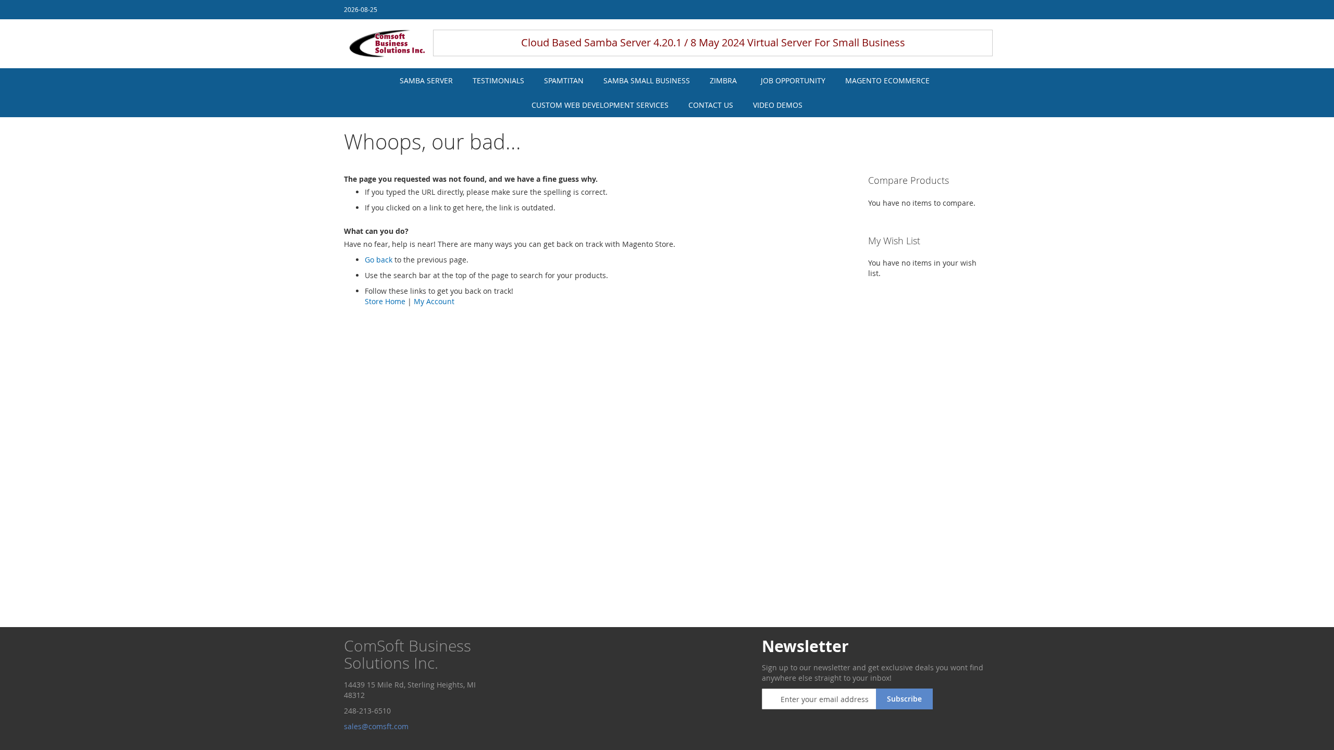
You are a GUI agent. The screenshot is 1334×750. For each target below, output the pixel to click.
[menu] (667, 92)
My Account (434, 301)
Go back (378, 260)
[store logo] (387, 44)
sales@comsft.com (377, 726)
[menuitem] (426, 80)
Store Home (385, 301)
